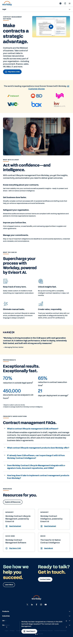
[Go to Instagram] (41, 604)
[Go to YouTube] (45, 604)
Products (5, 611)
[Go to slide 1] (35, 634)
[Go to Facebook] (36, 604)
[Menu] (69, 3)
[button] (51, 26)
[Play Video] (51, 26)
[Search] (65, 3)
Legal (4, 9)
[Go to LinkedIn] (32, 604)
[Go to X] (27, 604)
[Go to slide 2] (37, 634)
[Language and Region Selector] (60, 3)
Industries (6, 616)
